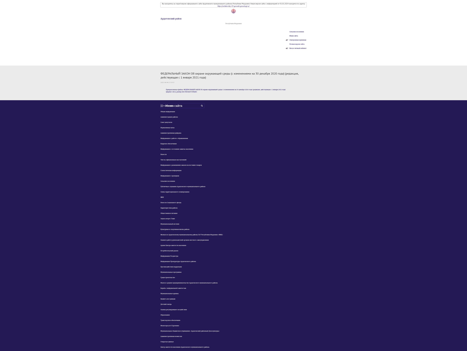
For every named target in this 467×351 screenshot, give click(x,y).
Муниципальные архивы (170, 293)
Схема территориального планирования (175, 192)
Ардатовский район (171, 18)
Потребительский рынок (169, 251)
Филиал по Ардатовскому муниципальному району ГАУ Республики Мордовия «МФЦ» (192, 235)
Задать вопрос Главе (168, 219)
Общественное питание (169, 213)
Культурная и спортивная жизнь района (175, 229)
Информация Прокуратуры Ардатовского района (178, 261)
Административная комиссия (171, 336)
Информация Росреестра (169, 256)
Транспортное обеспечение (170, 320)
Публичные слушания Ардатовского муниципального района (183, 186)
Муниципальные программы (171, 272)
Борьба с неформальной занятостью (173, 288)
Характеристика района (169, 208)
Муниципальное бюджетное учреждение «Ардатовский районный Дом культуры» (190, 331)
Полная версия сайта (296, 44)
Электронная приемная (297, 40)
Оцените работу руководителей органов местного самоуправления (185, 240)
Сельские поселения (296, 32)
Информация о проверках (170, 176)
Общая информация (168, 111)
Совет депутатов (166, 122)
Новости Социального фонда (171, 202)
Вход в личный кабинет (297, 48)
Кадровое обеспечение (169, 144)
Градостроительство (168, 277)
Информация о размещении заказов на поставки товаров (181, 165)
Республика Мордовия (233, 23)
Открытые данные (167, 342)
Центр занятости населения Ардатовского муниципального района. (185, 347)
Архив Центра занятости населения (173, 245)
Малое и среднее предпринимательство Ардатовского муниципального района (189, 283)
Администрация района (169, 117)
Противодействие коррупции (171, 267)
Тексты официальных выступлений (173, 160)
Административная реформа (171, 133)
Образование (165, 315)
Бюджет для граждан (168, 299)
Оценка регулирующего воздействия (174, 309)
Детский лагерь (166, 304)
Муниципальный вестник (170, 224)
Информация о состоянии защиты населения (177, 149)
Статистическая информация (171, 170)
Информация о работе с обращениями (174, 138)
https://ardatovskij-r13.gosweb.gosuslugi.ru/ (233, 6)
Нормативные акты (168, 128)
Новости (164, 154)
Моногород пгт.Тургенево (170, 326)
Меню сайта (293, 36)
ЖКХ (162, 197)
